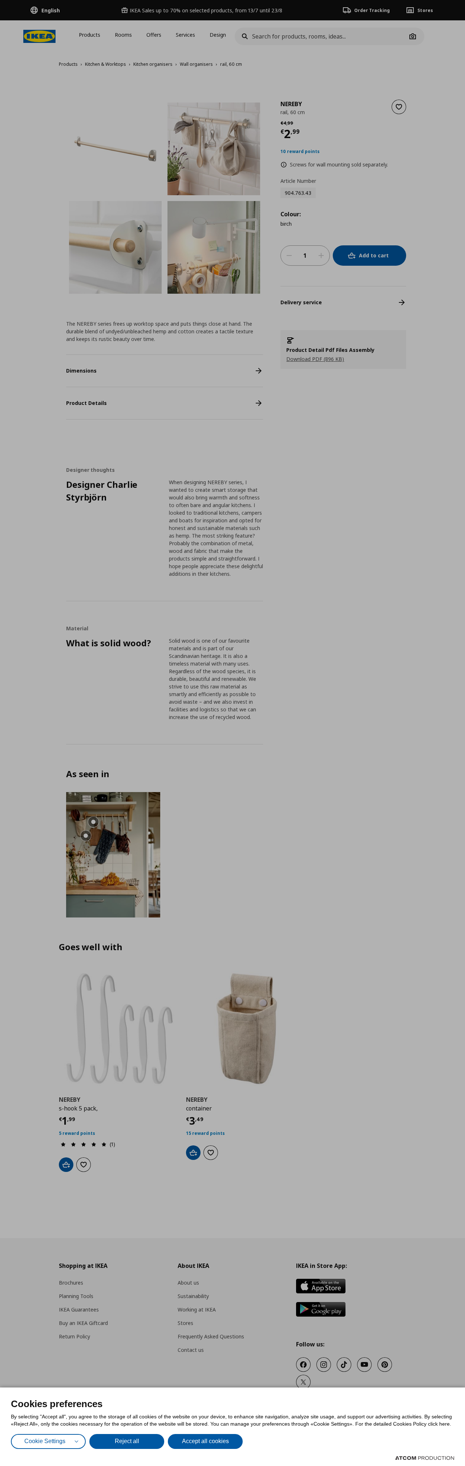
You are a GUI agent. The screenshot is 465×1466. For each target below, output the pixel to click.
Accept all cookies (205, 1441)
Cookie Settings (44, 1441)
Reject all (127, 1441)
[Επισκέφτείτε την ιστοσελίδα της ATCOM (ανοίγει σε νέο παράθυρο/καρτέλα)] (424, 1458)
